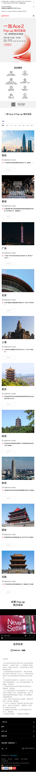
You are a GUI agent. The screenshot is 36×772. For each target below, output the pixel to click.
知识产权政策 (24, 759)
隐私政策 (3, 759)
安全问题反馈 (4, 761)
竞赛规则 (16, 759)
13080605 (8, 763)
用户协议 (10, 759)
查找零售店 (14, 755)
